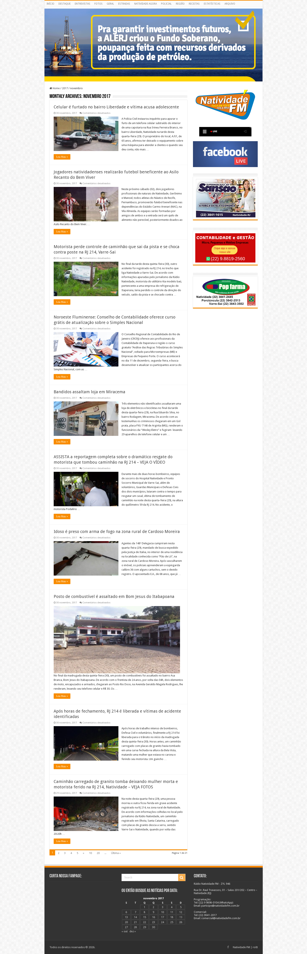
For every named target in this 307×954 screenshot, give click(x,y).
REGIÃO (180, 3)
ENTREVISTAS (82, 3)
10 (90, 853)
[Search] (181, 877)
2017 (65, 88)
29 (144, 927)
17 (162, 917)
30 (153, 927)
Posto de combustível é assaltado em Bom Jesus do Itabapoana (114, 596)
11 (171, 912)
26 (180, 922)
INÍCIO (50, 3)
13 (126, 917)
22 (144, 922)
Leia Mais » (62, 156)
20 (98, 853)
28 (135, 927)
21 (135, 922)
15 (144, 917)
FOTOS (98, 3)
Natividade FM (241, 947)
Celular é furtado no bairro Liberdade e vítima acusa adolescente (116, 106)
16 (153, 917)
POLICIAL (166, 3)
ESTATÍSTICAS (212, 3)
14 (135, 917)
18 (171, 917)
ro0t (255, 947)
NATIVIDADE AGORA (145, 3)
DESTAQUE (64, 3)
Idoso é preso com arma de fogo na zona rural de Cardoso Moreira (117, 531)
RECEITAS (194, 3)
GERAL (110, 3)
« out (125, 931)
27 (126, 927)
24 (162, 922)
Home (56, 88)
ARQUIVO (230, 3)
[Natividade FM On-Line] (153, 8)
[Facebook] (228, 947)
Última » (116, 853)
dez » (132, 931)
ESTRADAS (124, 3)
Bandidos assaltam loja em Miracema (89, 391)
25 (171, 922)
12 (180, 912)
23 (153, 922)
